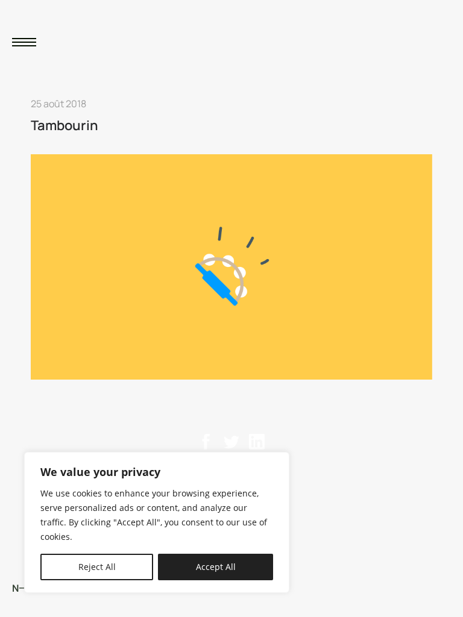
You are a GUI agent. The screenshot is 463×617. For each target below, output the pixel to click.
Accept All (216, 566)
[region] (156, 522)
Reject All (97, 566)
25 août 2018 (58, 103)
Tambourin (64, 125)
